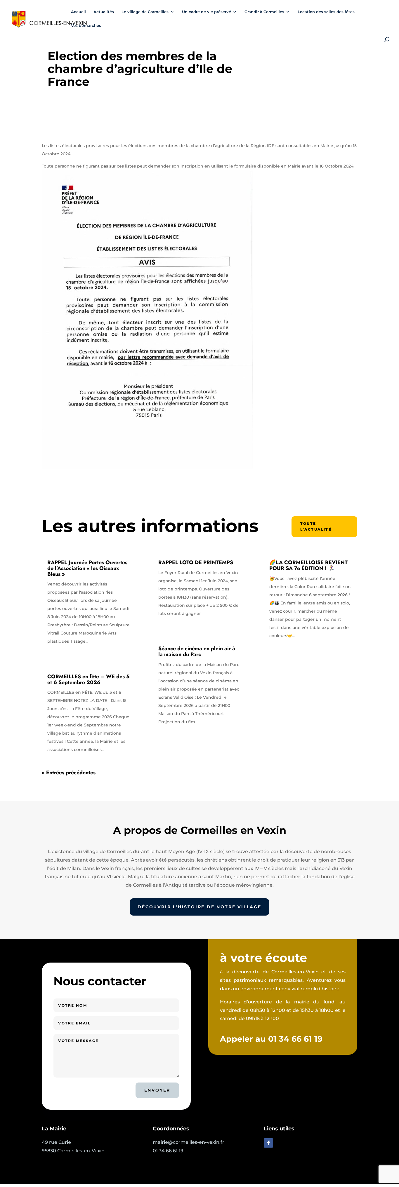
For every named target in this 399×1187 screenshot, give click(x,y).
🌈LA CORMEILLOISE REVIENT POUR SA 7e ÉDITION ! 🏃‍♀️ (308, 565)
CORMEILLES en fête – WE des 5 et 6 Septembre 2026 (88, 679)
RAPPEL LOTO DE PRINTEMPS (195, 562)
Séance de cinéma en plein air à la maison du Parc (196, 651)
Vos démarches (86, 25)
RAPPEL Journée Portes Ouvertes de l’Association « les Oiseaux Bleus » (87, 568)
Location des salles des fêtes (326, 12)
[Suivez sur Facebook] (268, 1143)
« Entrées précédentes (69, 772)
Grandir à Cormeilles (264, 12)
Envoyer (157, 1090)
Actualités (103, 12)
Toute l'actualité (316, 526)
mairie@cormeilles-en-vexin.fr (188, 1142)
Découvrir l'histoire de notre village (199, 906)
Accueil (78, 12)
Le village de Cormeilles (145, 12)
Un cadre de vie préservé (206, 12)
